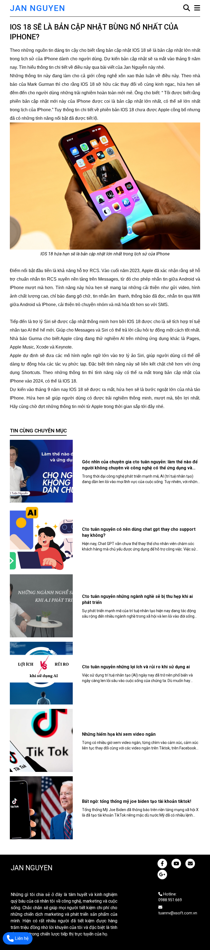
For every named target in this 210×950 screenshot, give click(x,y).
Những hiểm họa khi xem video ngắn (119, 734)
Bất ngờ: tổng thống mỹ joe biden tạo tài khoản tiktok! (136, 801)
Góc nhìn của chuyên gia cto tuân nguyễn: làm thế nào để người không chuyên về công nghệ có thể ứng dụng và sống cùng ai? (140, 468)
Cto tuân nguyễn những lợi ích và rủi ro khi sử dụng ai (136, 666)
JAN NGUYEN (37, 8)
